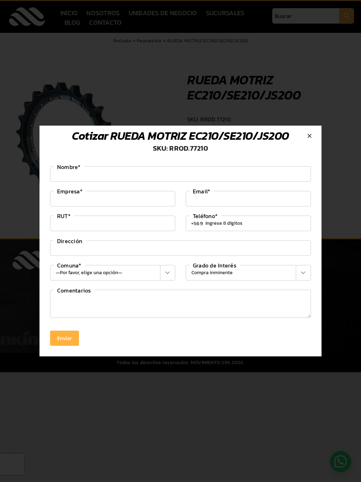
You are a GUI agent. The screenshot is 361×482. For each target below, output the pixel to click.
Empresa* (69, 191)
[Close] (309, 136)
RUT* (64, 216)
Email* (201, 191)
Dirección (69, 241)
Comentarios (74, 290)
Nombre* (69, 167)
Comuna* (69, 265)
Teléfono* (205, 216)
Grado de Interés (214, 265)
